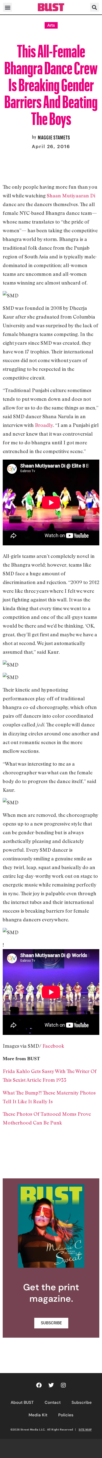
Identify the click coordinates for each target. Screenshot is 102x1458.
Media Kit (38, 1415)
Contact (53, 1402)
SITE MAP (85, 1429)
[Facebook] (38, 1385)
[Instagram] (63, 1385)
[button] (7, 7)
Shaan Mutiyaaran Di (71, 195)
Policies (65, 1415)
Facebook (53, 1046)
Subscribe (82, 1402)
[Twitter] (51, 1385)
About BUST (22, 1402)
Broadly (44, 425)
